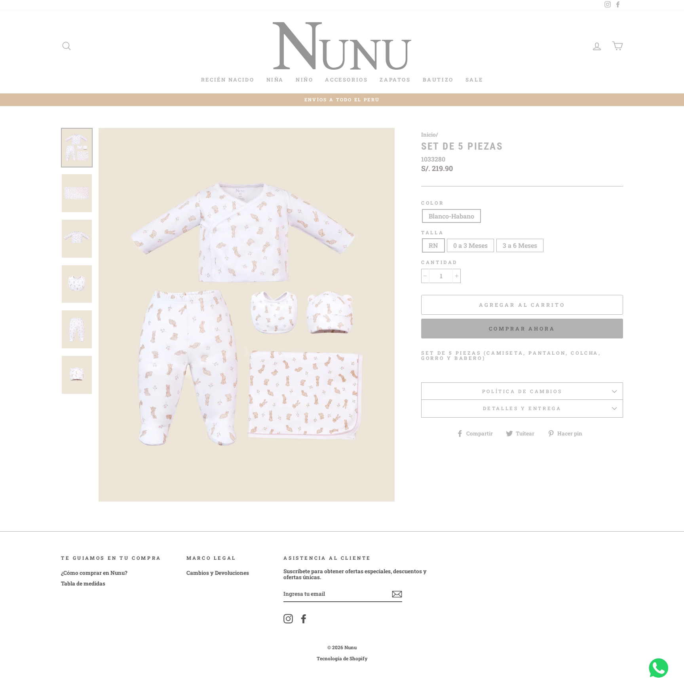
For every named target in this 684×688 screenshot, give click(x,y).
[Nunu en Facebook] (303, 618)
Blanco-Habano (451, 216)
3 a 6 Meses (520, 245)
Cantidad (439, 262)
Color (432, 202)
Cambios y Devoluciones (217, 572)
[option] (342, 100)
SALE (474, 79)
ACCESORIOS (346, 79)
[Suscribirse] (397, 594)
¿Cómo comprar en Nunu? (94, 572)
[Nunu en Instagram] (288, 618)
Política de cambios (522, 391)
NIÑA (275, 79)
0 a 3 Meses (470, 245)
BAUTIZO (438, 79)
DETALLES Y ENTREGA (522, 408)
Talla (432, 232)
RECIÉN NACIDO (228, 79)
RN (433, 245)
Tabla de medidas (83, 583)
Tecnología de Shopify (342, 658)
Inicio (428, 134)
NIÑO (304, 79)
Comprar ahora (522, 328)
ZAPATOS (395, 79)
